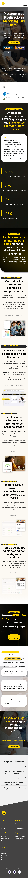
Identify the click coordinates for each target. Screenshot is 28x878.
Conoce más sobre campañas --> (14, 385)
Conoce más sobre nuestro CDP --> (14, 315)
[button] (25, 3)
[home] (3, 3)
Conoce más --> (14, 451)
